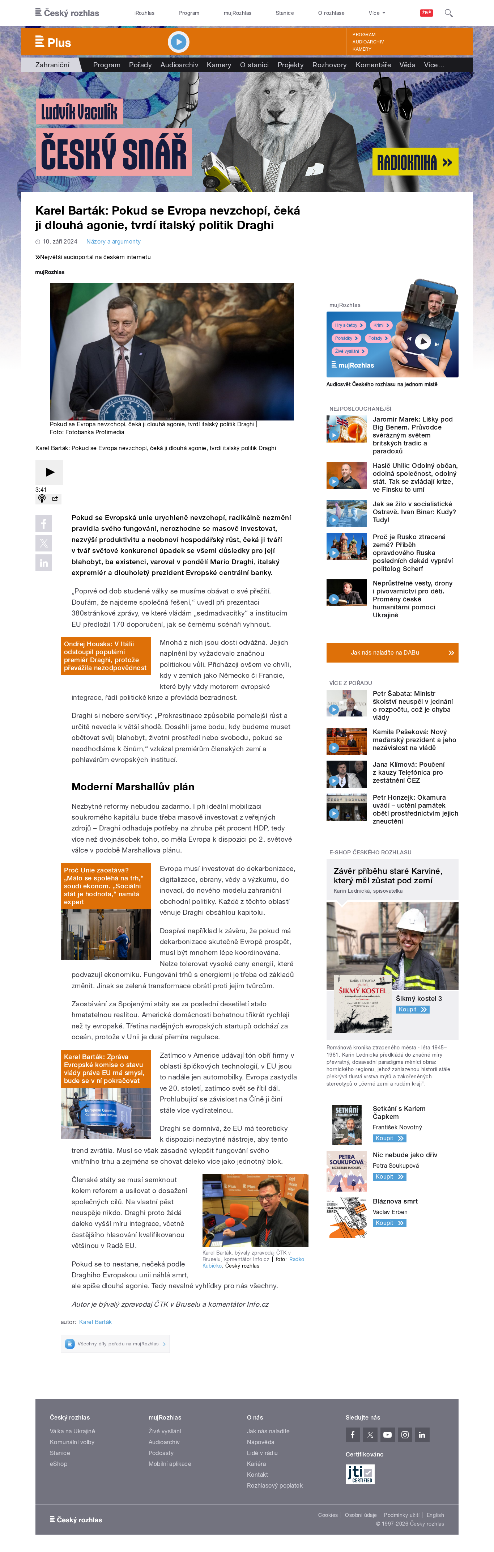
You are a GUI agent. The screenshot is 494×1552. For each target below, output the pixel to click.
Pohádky (343, 338)
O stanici (254, 65)
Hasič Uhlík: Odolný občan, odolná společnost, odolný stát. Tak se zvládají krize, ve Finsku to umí (415, 477)
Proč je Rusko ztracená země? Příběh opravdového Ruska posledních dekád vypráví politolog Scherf (413, 552)
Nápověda (260, 1442)
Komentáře (373, 65)
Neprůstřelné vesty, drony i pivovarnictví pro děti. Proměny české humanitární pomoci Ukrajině (412, 599)
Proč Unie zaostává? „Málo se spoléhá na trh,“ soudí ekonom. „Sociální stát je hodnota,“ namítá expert (104, 886)
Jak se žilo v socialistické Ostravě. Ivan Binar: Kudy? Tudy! (414, 512)
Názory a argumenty (113, 241)
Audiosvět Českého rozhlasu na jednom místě (382, 384)
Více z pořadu (350, 683)
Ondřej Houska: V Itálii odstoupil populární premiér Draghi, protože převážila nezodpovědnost (105, 656)
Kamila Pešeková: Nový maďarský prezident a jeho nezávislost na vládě (414, 740)
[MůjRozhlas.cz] (49, 273)
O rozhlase (331, 13)
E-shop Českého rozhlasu (370, 852)
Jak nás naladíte (268, 1431)
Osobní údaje (361, 1515)
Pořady (140, 65)
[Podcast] (41, 499)
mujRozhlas (238, 13)
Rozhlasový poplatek (275, 1485)
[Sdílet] (54, 499)
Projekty (291, 65)
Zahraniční (52, 65)
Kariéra (256, 1463)
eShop (58, 1463)
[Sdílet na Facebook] (43, 523)
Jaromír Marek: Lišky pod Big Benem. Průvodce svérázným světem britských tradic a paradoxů (413, 435)
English (435, 1515)
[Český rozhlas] (67, 13)
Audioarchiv (368, 42)
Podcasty (161, 1453)
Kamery (362, 49)
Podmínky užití (402, 1515)
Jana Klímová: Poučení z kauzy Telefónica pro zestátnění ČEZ (408, 772)
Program (189, 13)
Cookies (328, 1515)
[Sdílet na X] (43, 543)
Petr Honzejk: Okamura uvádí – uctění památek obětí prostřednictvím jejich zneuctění (415, 809)
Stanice (285, 13)
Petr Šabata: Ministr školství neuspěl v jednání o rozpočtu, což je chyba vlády (413, 705)
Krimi (379, 325)
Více (434, 65)
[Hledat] (449, 13)
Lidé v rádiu (262, 1453)
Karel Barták (95, 1322)
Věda (408, 65)
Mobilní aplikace (170, 1463)
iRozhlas (145, 13)
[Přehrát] (49, 472)
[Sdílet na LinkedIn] (43, 562)
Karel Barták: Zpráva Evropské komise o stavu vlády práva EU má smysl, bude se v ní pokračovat (104, 1068)
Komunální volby (72, 1442)
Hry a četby (346, 325)
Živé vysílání (347, 351)
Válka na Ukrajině (72, 1431)
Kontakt (257, 1474)
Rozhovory (329, 65)
